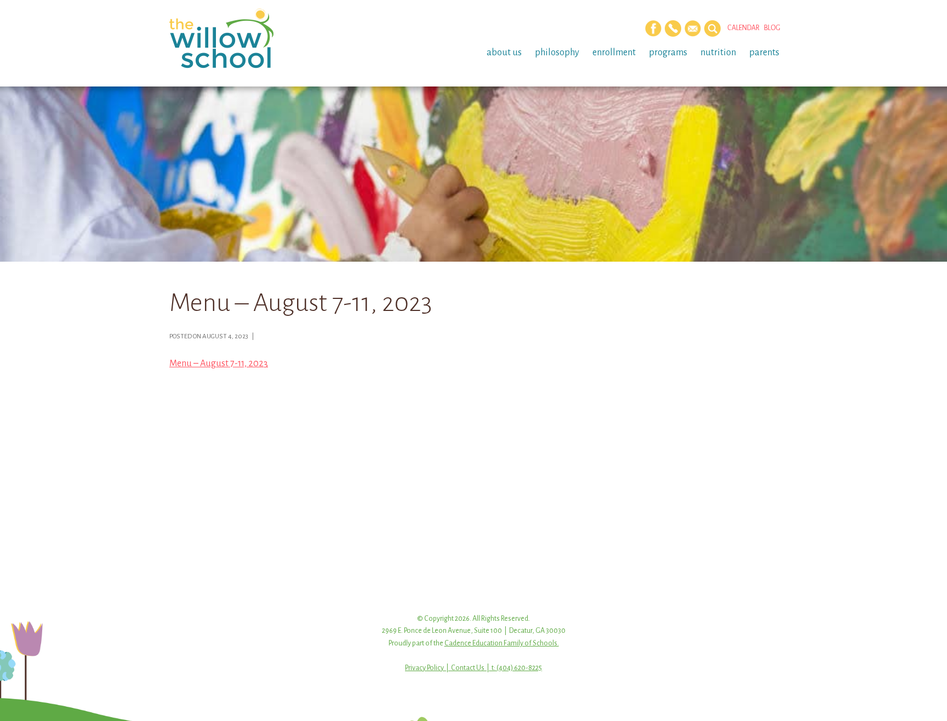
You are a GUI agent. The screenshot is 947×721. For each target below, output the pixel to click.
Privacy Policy (424, 668)
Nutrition (718, 52)
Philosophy (557, 52)
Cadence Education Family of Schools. (501, 643)
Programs (668, 52)
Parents (764, 52)
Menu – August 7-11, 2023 (218, 363)
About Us (504, 52)
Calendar (743, 28)
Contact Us (467, 668)
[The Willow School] (239, 38)
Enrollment (614, 52)
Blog (772, 28)
